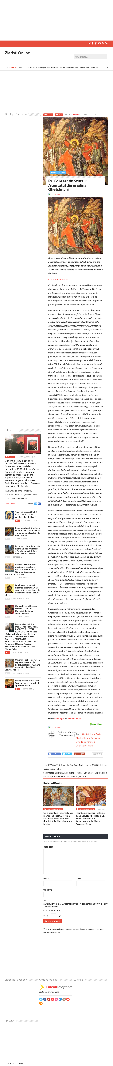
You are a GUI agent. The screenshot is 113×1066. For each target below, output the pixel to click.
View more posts (66, 735)
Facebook (56, 754)
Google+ (80, 754)
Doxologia (59, 718)
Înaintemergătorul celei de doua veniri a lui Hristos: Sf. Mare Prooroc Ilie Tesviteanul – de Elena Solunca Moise (90, 818)
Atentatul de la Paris (91, 734)
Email (79, 878)
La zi (60, 115)
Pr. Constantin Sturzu (58, 279)
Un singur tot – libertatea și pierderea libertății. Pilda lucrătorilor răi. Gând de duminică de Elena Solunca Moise (58, 818)
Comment (48, 847)
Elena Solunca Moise (54, 809)
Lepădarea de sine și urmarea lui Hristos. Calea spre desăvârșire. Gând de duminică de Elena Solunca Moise (23, 590)
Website (47, 890)
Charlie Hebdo (83, 738)
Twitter (68, 754)
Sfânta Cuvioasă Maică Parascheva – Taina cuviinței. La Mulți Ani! (26, 514)
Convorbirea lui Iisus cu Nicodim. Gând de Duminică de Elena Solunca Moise (26, 610)
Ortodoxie (81, 741)
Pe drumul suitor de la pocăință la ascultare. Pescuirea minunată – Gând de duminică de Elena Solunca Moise (20, 569)
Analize (11, 457)
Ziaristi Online (17, 52)
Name (46, 878)
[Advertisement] (56, 19)
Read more (10, 504)
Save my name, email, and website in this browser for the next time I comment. (75, 905)
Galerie (49, 115)
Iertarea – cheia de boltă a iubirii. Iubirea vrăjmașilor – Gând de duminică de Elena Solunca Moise (27, 550)
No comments (59, 172)
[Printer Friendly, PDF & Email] (95, 724)
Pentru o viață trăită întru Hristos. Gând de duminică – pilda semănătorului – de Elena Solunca (27, 532)
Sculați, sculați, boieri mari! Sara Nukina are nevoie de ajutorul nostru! (27, 683)
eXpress (76, 115)
